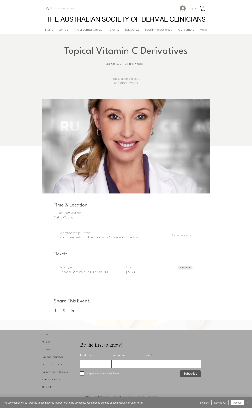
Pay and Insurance (52, 357)
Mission (46, 342)
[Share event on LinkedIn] (72, 310)
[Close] (248, 402)
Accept (237, 402)
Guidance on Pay (52, 364)
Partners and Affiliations (55, 372)
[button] (203, 8)
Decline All (220, 402)
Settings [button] (204, 402)
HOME (45, 334)
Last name (119, 355)
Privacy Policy (135, 402)
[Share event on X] (63, 310)
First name (87, 355)
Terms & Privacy (51, 379)
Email (146, 355)
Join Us (46, 349)
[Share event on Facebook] (55, 310)
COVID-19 (47, 387)
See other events (126, 83)
